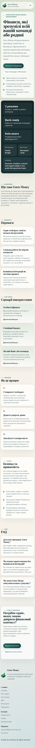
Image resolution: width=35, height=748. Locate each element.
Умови (3, 718)
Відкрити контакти (12, 646)
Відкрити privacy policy (13, 652)
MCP (2, 700)
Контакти (4, 733)
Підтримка (5, 707)
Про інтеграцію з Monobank (15, 72)
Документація (6, 722)
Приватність (5, 715)
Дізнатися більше (10, 319)
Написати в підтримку (13, 66)
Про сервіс (5, 694)
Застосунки (5, 697)
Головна (4, 690)
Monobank (5, 704)
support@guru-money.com (11, 730)
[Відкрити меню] (30, 5)
